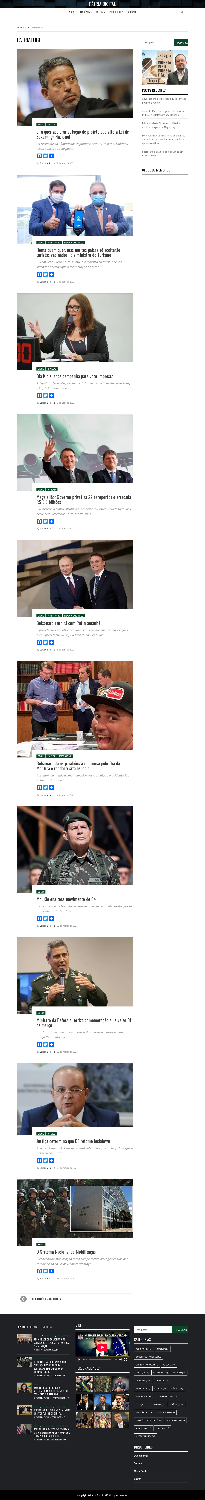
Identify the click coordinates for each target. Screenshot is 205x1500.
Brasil (41, 124)
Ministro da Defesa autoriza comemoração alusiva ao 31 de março (83, 1022)
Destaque (142, 1372)
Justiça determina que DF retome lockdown (73, 1141)
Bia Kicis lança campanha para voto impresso (75, 376)
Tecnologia (143, 1428)
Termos (138, 1463)
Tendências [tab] (46, 1327)
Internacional (54, 242)
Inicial (71, 12)
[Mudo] (120, 1359)
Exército (177, 1388)
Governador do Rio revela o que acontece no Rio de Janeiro (164, 100)
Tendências (86, 12)
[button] (165, 67)
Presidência (49, 1336)
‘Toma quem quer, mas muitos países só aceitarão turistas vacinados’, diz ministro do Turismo (78, 252)
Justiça (142, 1404)
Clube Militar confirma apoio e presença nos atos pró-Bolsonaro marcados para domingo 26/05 (50, 1367)
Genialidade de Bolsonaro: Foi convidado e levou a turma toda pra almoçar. (51, 1343)
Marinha (159, 1404)
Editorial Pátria (47, 163)
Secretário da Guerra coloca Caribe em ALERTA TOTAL (162, 153)
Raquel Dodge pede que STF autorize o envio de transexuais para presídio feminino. (51, 1391)
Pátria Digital (102, 4)
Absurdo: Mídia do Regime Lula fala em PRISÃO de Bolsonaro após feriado (163, 113)
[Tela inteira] (125, 1359)
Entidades (162, 1380)
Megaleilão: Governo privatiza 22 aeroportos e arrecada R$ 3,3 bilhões (83, 499)
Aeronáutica (144, 1349)
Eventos (160, 1388)
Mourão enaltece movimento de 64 (66, 899)
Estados (51, 1133)
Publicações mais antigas (46, 1299)
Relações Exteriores (73, 242)
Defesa (41, 892)
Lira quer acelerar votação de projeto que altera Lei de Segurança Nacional (82, 134)
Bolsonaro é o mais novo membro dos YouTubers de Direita (52, 1411)
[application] (102, 1347)
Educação (178, 1372)
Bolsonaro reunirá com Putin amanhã (68, 623)
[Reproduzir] (79, 1359)
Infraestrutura (145, 1396)
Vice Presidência (145, 1436)
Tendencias (162, 1428)
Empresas (52, 369)
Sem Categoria (63, 1336)
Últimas (100, 12)
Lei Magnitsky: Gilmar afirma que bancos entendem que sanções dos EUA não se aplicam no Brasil (163, 139)
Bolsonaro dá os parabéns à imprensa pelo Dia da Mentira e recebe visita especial (78, 766)
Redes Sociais (65, 756)
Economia (52, 489)
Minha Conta (116, 12)
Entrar (137, 1478)
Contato (132, 12)
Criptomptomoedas (147, 1364)
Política (51, 124)
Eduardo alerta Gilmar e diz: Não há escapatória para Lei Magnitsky (161, 125)
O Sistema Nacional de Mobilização (66, 1251)
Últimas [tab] (34, 1327)
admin (38, 1349)
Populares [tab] (22, 1327)
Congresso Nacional (148, 1356)
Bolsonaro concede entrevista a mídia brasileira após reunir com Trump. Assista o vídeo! (52, 1433)
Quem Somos (141, 1455)
